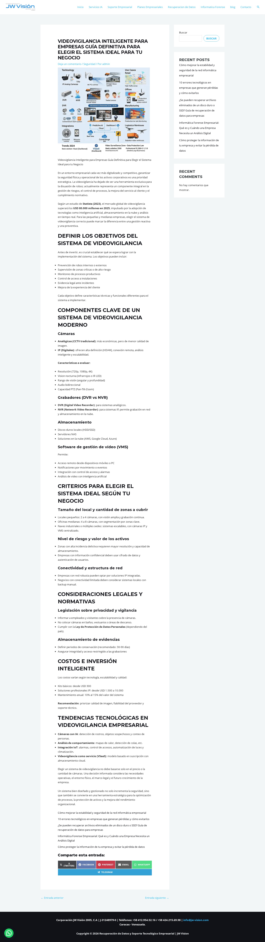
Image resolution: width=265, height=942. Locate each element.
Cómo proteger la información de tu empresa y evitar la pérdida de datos (101, 847)
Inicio (80, 7)
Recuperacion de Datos (182, 7)
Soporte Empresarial (120, 7)
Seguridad (89, 64)
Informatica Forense (213, 7)
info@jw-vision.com (196, 920)
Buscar (183, 32)
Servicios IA (95, 7)
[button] (258, 7)
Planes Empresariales (150, 7)
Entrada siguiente (157, 897)
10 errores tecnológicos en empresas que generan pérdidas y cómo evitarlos (103, 819)
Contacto (245, 7)
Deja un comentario (69, 64)
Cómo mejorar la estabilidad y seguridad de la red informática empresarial (102, 812)
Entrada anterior (52, 897)
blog (232, 7)
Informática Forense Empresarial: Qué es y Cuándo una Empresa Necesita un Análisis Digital (199, 128)
